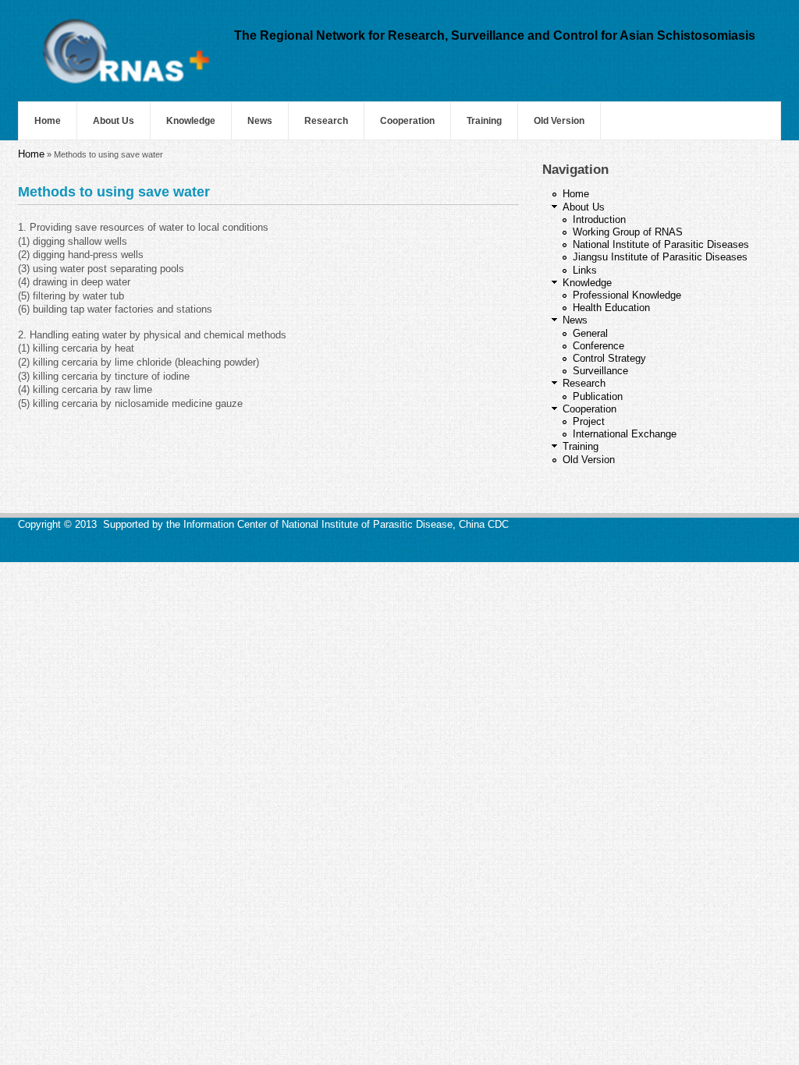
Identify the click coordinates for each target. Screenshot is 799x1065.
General (590, 333)
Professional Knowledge (627, 295)
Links (585, 270)
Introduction (599, 219)
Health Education (611, 307)
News (259, 120)
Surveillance (600, 371)
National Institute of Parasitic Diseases (661, 244)
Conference (598, 346)
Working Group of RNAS (628, 232)
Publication (598, 396)
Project (589, 421)
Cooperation (407, 120)
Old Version (559, 120)
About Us (113, 120)
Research (326, 120)
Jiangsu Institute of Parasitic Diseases (660, 257)
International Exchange (624, 434)
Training (484, 120)
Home (47, 120)
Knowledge (190, 120)
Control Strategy (609, 358)
